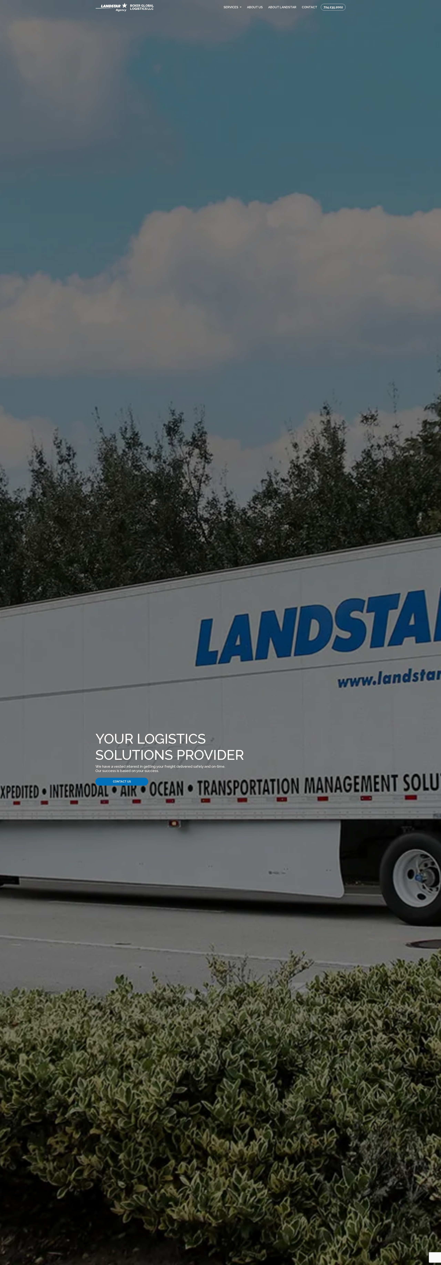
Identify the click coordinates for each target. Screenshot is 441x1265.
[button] (233, 7)
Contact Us (122, 781)
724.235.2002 (333, 7)
